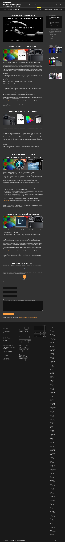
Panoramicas (28, 351)
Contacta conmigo (6, 100)
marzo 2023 (52, 370)
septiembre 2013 (53, 516)
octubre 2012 (52, 530)
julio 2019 (51, 423)
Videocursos (21, 358)
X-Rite (20, 360)
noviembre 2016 (52, 466)
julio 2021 (51, 396)
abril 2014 (51, 507)
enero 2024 (52, 358)
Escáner (23, 342)
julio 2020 (51, 408)
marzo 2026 (52, 331)
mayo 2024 (52, 354)
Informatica (26, 343)
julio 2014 (51, 503)
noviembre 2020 (52, 404)
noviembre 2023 (52, 361)
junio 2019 (52, 424)
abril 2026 (51, 330)
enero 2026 (52, 334)
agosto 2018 (52, 438)
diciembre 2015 (52, 481)
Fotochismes (5, 340)
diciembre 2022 (52, 374)
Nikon (28, 349)
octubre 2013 (52, 515)
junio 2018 (52, 441)
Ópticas (27, 360)
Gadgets (27, 342)
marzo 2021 (52, 399)
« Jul (35, 340)
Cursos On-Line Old (52, 34)
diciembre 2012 (52, 527)
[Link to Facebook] (53, 1)
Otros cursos (51, 36)
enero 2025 (52, 346)
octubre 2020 (52, 405)
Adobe (23, 327)
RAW (23, 352)
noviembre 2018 (52, 434)
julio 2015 (51, 487)
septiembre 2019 (53, 420)
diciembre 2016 (52, 465)
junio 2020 (52, 410)
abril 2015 (51, 491)
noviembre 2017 (52, 450)
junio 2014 (52, 504)
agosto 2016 (52, 470)
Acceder (4, 356)
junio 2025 (52, 341)
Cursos (25, 340)
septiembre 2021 (53, 395)
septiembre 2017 (53, 453)
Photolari (4, 341)
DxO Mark (5, 348)
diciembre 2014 (52, 496)
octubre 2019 (52, 419)
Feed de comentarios (6, 359)
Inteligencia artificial (22, 345)
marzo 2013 (52, 524)
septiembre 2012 (53, 531)
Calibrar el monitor (6, 329)
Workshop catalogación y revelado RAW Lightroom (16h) (55, 26)
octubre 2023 (52, 362)
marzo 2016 (52, 477)
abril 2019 (51, 427)
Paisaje (24, 351)
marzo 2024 (52, 357)
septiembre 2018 (53, 437)
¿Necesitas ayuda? (52, 38)
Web (19, 296)
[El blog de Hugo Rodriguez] (12, 4)
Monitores (20, 349)
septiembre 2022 (53, 378)
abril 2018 (51, 443)
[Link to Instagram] (61, 1)
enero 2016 (52, 480)
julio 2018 (51, 439)
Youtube (23, 360)
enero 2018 (52, 447)
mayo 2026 (52, 328)
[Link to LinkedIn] (57, 1)
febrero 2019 (52, 430)
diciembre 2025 (52, 335)
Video (26, 356)
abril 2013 (51, 523)
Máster (24, 349)
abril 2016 (51, 476)
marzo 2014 (52, 508)
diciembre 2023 (52, 360)
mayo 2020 (52, 411)
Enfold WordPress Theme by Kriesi (19, 540)
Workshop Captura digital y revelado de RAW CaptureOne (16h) (55, 22)
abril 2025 (51, 343)
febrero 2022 (52, 388)
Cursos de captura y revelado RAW (11, 9)
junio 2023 (52, 366)
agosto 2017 (52, 454)
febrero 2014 (52, 510)
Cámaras (28, 340)
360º (20, 327)
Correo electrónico (22, 292)
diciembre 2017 (52, 449)
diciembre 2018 (52, 432)
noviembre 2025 (52, 337)
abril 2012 (51, 532)
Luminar (25, 347)
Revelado (27, 352)
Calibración (26, 331)
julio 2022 (51, 381)
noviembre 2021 (52, 392)
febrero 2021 (52, 400)
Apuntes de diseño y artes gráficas (9, 347)
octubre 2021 (52, 393)
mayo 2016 (52, 474)
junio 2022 (52, 382)
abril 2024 (51, 355)
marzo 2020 (52, 414)
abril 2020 (51, 412)
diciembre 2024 (52, 347)
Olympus (20, 351)
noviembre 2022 (52, 376)
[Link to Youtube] (55, 1)
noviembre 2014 (52, 497)
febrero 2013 (52, 526)
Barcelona (26, 327)
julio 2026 (51, 327)
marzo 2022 (52, 387)
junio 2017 (52, 457)
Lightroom (20, 347)
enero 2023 (52, 373)
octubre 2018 (52, 435)
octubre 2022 (52, 377)
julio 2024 (51, 351)
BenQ (26, 329)
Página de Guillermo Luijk (7, 351)
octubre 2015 (52, 484)
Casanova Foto (27, 336)
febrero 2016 (52, 478)
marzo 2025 (52, 345)
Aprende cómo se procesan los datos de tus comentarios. (27, 317)
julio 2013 (51, 519)
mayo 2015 (52, 489)
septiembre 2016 (53, 469)
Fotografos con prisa (6, 331)
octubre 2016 (52, 468)
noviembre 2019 (52, 418)
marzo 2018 (52, 445)
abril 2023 (51, 369)
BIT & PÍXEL (5, 328)
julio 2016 (51, 472)
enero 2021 (52, 401)
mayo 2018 (52, 442)
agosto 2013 (52, 518)
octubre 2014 (52, 499)
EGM (20, 342)
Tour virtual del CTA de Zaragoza (9, 334)
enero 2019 (52, 431)
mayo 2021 (52, 397)
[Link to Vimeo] (59, 1)
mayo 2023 (52, 368)
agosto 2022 (52, 380)
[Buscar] (61, 4)
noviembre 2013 (52, 514)
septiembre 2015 (53, 485)
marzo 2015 (52, 492)
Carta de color (21, 336)
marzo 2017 (52, 461)
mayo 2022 (52, 384)
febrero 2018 (52, 446)
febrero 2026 (52, 333)
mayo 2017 (52, 458)
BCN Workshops (21, 329)
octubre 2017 (52, 451)
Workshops (25, 358)
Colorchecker (24, 338)
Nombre (20, 287)
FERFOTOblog (5, 350)
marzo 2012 (52, 534)
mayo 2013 (52, 522)
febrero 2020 (52, 415)
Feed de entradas (6, 358)
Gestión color (21, 343)
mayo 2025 (52, 342)
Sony (24, 354)
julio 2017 (51, 455)
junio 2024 (52, 353)
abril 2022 (51, 385)
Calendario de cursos (52, 15)
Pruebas (20, 352)
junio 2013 (52, 520)
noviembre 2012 (52, 528)
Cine (20, 338)
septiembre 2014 (53, 500)
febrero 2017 (52, 462)
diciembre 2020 (52, 403)
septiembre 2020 (53, 407)
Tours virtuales (21, 356)
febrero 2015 (52, 493)
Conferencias (21, 340)
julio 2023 (51, 365)
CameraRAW (21, 333)
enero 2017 (52, 464)
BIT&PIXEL (21, 331)
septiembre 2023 (53, 364)
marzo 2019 (52, 428)
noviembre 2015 (52, 482)
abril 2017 (51, 460)
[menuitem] (27, 4)
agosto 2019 (52, 422)
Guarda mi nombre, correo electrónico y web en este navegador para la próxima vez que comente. (20, 300)
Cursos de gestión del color (54, 29)
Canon (25, 333)
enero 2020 (52, 416)
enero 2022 (52, 389)
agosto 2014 (52, 501)
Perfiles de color (6, 332)
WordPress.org (5, 360)
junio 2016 (52, 473)
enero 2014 (52, 511)
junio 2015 (52, 488)
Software (20, 354)
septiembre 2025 (53, 339)
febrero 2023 (52, 372)
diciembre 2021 (52, 391)
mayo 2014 (52, 505)
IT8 (27, 345)
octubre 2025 (52, 338)
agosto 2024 (52, 350)
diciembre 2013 (52, 512)
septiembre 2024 (53, 349)
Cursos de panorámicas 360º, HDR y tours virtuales (55, 32)
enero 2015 (52, 495)
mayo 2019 (52, 426)
